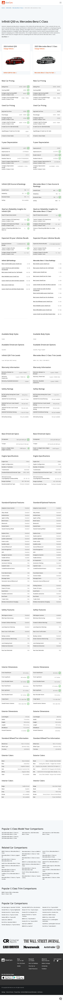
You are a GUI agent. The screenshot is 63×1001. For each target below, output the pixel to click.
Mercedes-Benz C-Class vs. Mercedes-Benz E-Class (49, 856)
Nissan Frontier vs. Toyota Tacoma (29, 915)
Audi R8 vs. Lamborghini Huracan (51, 923)
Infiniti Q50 (8, 7)
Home (3, 7)
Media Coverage (46, 963)
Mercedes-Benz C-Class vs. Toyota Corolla (11, 878)
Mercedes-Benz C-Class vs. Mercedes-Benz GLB (29, 868)
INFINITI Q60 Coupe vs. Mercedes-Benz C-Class (51, 866)
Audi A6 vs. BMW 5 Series (49, 914)
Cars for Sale (20, 960)
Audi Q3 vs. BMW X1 (27, 923)
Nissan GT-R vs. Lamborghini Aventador (50, 920)
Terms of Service (9, 992)
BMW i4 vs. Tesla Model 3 (28, 918)
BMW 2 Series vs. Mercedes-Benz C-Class (31, 865)
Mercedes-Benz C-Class (18, 7)
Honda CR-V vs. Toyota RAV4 (29, 921)
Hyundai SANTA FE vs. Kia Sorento (31, 907)
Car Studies (31, 960)
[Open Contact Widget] (60, 998)
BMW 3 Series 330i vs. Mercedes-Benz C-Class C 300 (10, 893)
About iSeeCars (45, 960)
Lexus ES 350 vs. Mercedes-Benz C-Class (51, 870)
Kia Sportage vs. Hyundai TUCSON (11, 907)
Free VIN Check (21, 963)
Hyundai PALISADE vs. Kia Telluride (51, 910)
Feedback (44, 968)
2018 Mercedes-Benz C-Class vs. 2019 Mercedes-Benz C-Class (10, 837)
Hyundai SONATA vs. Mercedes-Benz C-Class (50, 874)
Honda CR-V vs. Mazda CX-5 (29, 912)
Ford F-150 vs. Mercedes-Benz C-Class (30, 872)
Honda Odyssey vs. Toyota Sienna (11, 924)
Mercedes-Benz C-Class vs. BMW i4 (31, 851)
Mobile (19, 966)
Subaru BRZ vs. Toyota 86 (8, 917)
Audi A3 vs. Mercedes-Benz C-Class (51, 859)
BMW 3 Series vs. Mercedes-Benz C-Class (11, 852)
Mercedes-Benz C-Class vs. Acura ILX (30, 858)
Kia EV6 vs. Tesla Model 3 (49, 926)
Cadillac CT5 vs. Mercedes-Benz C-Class (11, 874)
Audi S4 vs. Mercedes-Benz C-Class (11, 863)
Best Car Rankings (33, 963)
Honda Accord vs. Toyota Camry (10, 912)
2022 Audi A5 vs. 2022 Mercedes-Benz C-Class (30, 833)
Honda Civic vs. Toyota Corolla (10, 914)
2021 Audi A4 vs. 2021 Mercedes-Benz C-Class (51, 833)
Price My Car (32, 966)
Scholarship (44, 966)
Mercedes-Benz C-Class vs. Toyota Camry (31, 876)
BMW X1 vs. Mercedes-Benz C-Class (31, 862)
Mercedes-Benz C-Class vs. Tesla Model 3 (30, 854)
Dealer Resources (33, 968)
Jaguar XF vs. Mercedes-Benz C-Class (50, 862)
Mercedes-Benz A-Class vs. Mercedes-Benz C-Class (9, 870)
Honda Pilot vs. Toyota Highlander (11, 910)
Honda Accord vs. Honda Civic (50, 912)
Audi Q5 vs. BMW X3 (7, 919)
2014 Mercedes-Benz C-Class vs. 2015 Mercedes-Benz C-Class (10, 833)
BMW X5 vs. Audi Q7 (27, 926)
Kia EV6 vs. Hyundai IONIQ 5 (9, 922)
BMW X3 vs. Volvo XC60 (48, 917)
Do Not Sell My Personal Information (29, 992)
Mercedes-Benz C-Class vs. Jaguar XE (11, 856)
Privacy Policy (17, 992)
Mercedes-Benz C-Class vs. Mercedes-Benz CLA (9, 860)
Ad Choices (39, 992)
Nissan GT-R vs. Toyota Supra (30, 910)
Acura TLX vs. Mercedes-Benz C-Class (50, 852)
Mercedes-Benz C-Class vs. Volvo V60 (51, 878)
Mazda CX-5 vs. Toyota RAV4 (50, 907)
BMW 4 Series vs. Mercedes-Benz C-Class (11, 866)
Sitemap (3, 992)
